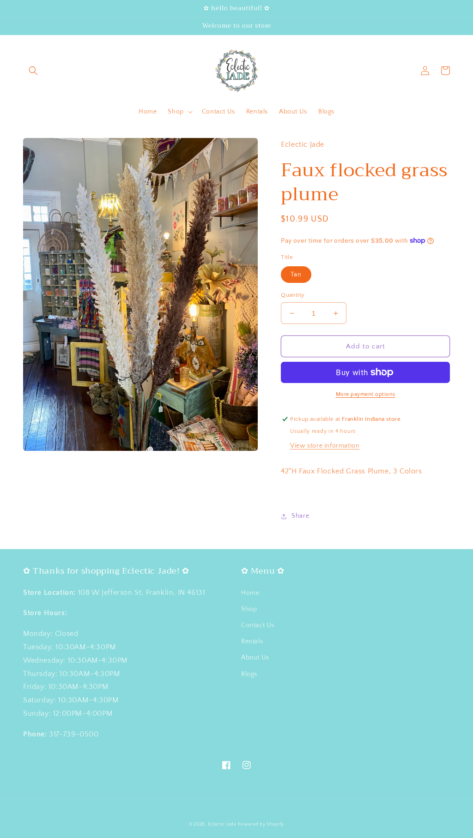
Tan (296, 274)
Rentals (252, 641)
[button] (33, 70)
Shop (249, 609)
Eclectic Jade (222, 824)
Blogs (249, 674)
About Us (255, 657)
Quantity (292, 295)
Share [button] (300, 516)
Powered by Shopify (261, 824)
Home (250, 593)
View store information (324, 445)
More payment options (365, 394)
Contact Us (257, 625)
